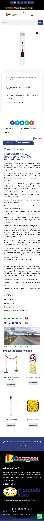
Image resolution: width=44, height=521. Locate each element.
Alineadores (14, 77)
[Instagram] (22, 2)
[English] (17, 8)
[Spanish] (31, 8)
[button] (32, 15)
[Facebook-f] (12, 509)
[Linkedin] (18, 2)
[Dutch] (15, 8)
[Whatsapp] (29, 2)
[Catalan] (9, 8)
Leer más (11, 385)
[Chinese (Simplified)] (12, 8)
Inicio (8, 77)
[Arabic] (6, 8)
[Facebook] (11, 2)
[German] (23, 8)
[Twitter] (14, 2)
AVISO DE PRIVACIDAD (9, 511)
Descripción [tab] (10, 143)
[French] (20, 8)
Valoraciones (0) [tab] (25, 143)
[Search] (40, 22)
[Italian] (26, 8)
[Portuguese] (29, 8)
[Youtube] (25, 2)
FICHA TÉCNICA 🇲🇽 (16, 318)
